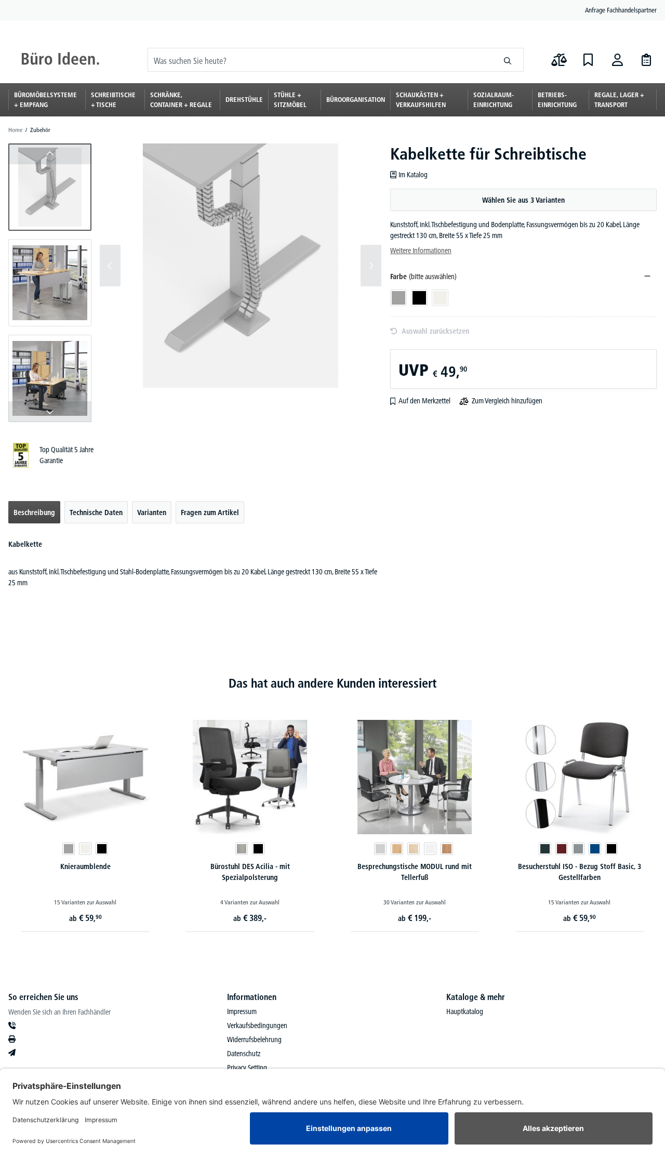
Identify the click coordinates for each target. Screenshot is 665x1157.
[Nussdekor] (447, 849)
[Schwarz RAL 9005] (102, 849)
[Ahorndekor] (413, 849)
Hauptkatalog (464, 1011)
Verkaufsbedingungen (257, 1025)
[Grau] (578, 849)
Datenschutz (243, 1053)
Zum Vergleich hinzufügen (507, 400)
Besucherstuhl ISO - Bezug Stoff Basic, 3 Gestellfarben (579, 872)
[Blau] (595, 849)
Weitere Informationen (420, 250)
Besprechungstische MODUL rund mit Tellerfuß (414, 872)
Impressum (242, 1011)
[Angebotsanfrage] (646, 59)
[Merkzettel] (588, 59)
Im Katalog (413, 174)
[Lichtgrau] (380, 849)
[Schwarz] (258, 849)
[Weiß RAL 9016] (85, 849)
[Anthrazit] (545, 849)
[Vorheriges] (110, 265)
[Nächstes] (371, 265)
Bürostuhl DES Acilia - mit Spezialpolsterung (250, 872)
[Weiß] (430, 849)
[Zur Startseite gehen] (60, 60)
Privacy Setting (247, 1067)
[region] (195, 282)
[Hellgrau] (241, 849)
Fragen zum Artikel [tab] (210, 512)
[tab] (34, 512)
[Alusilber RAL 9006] (68, 849)
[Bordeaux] (561, 849)
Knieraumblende (85, 866)
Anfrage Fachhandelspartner (621, 10)
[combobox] (320, 60)
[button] (49, 187)
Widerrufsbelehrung (254, 1039)
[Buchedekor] (397, 849)
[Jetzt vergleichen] (559, 59)
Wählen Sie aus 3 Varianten (523, 200)
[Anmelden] (617, 59)
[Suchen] (508, 60)
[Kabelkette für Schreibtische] (240, 265)
